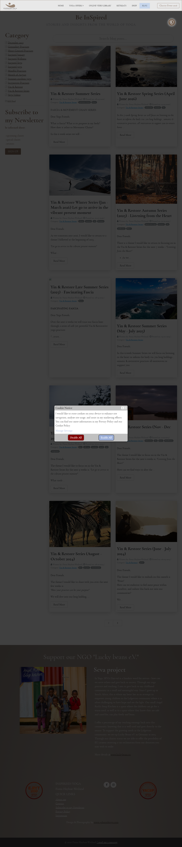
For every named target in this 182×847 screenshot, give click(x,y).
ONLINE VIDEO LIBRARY (100, 6)
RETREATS (121, 6)
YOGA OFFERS (75, 6)
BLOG (144, 6)
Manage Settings (63, 430)
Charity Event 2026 (168, 5)
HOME (61, 6)
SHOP (134, 6)
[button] (124, 408)
